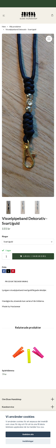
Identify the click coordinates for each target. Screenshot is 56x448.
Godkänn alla (28, 434)
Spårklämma (8, 370)
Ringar (5, 236)
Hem (4, 26)
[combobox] (28, 242)
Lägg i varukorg (34, 256)
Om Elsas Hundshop (11, 399)
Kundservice (8, 407)
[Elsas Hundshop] (28, 15)
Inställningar (28, 441)
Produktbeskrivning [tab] (16, 281)
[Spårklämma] (28, 351)
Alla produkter (15, 26)
